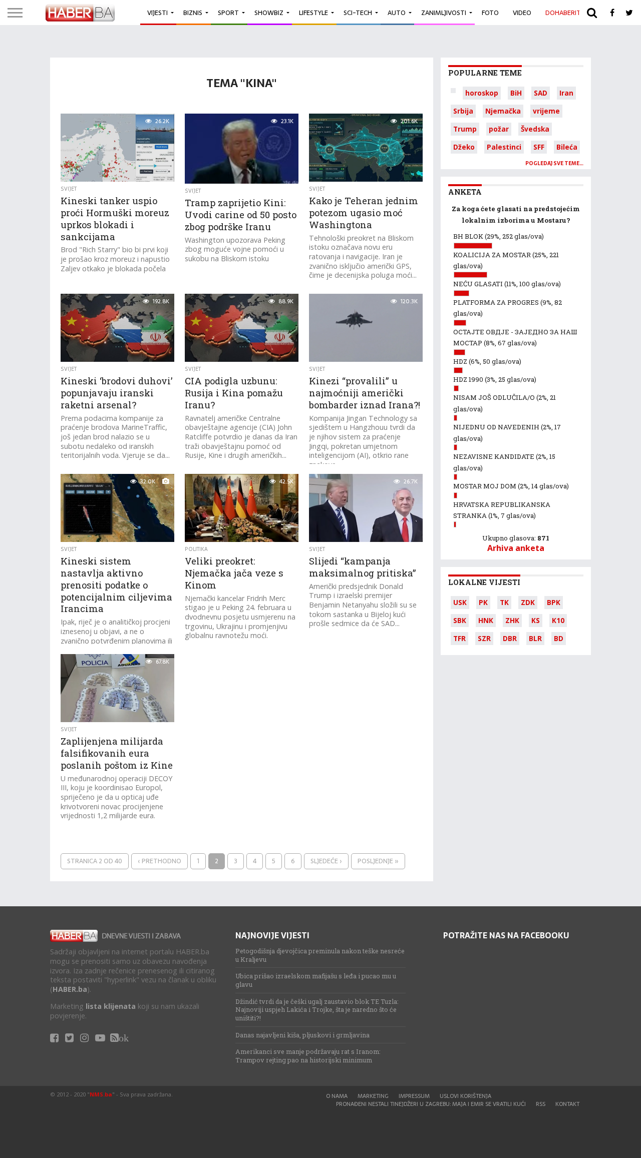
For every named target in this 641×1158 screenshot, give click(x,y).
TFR (459, 638)
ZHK (512, 620)
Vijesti (157, 13)
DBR (510, 638)
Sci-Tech (358, 13)
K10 (558, 620)
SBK (459, 620)
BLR (535, 638)
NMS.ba (101, 1094)
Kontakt (567, 1103)
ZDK (528, 602)
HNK (485, 620)
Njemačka (503, 111)
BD (558, 638)
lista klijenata (111, 1006)
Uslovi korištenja (465, 1095)
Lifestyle (313, 13)
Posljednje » (378, 861)
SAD (540, 93)
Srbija (463, 111)
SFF (538, 147)
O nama (337, 1095)
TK (504, 602)
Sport (228, 13)
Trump (465, 129)
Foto (490, 13)
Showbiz (268, 13)
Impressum (414, 1095)
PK (483, 602)
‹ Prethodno (159, 861)
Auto (397, 13)
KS (535, 620)
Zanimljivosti (443, 13)
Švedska (535, 129)
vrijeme (546, 111)
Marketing (373, 1095)
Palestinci (504, 147)
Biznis (192, 13)
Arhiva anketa (515, 547)
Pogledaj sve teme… (554, 163)
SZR (484, 638)
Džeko (464, 147)
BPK (553, 602)
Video (522, 13)
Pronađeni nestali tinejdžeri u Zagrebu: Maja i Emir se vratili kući (431, 1103)
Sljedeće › (326, 861)
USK (460, 602)
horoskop (481, 93)
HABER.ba (70, 989)
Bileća (566, 147)
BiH (516, 93)
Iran (566, 93)
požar (499, 129)
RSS (540, 1103)
